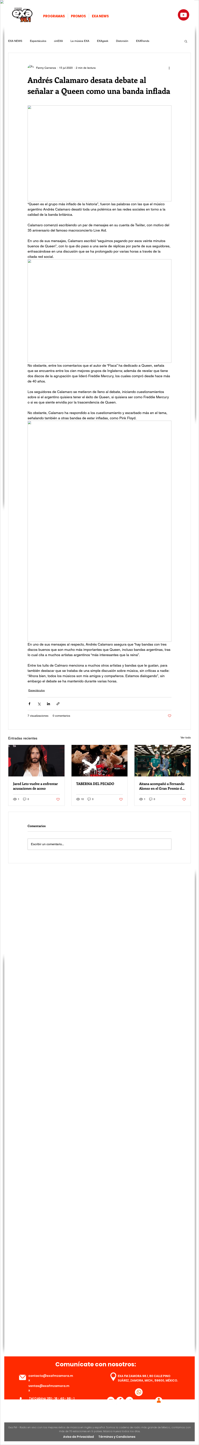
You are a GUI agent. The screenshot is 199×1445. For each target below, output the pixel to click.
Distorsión (122, 40)
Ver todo (186, 737)
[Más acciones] (169, 67)
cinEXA (58, 40)
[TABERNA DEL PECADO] (100, 760)
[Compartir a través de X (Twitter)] (39, 704)
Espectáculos (38, 40)
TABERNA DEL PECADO (95, 783)
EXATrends (142, 40)
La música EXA (80, 40)
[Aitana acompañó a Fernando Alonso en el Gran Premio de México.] (162, 760)
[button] (186, 41)
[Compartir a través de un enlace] (58, 704)
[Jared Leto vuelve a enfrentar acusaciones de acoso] (36, 760)
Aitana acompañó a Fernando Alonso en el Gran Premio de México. (161, 786)
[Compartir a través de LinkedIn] (48, 704)
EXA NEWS (15, 40)
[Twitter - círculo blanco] (129, 1400)
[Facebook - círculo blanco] (120, 1400)
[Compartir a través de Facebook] (29, 704)
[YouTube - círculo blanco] (111, 1400)
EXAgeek (102, 40)
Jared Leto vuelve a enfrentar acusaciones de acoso (35, 786)
